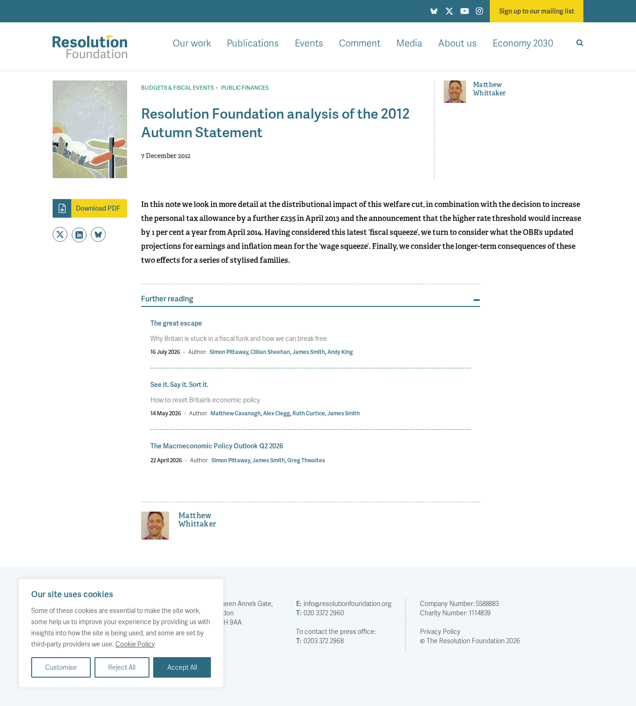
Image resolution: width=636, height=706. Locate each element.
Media (409, 42)
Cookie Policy (135, 643)
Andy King (340, 352)
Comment (359, 42)
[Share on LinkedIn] (79, 234)
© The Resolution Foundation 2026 (470, 640)
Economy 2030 (523, 42)
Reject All (121, 667)
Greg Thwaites (306, 460)
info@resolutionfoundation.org (344, 603)
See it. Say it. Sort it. (179, 384)
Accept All (182, 667)
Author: (197, 352)
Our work (192, 42)
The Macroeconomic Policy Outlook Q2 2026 (216, 445)
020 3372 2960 (320, 612)
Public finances (245, 88)
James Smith (308, 352)
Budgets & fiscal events (177, 88)
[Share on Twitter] (60, 234)
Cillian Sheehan (270, 352)
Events (309, 42)
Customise (61, 667)
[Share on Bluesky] (98, 234)
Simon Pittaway (229, 352)
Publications (253, 42)
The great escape (176, 323)
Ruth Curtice (308, 413)
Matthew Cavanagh (235, 413)
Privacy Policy (440, 631)
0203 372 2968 (320, 640)
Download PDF (98, 208)
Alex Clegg (276, 413)
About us (457, 42)
